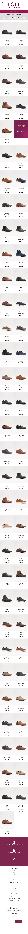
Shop (14, 872)
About (14, 877)
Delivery (14, 888)
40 (3, 17)
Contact (14, 879)
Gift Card (14, 874)
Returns (14, 890)
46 (21, 17)
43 (12, 17)
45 (18, 17)
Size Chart (14, 886)
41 (6, 17)
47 (23, 17)
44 (15, 17)
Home (14, 870)
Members (14, 876)
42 (9, 17)
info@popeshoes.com (14, 896)
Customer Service (14, 885)
